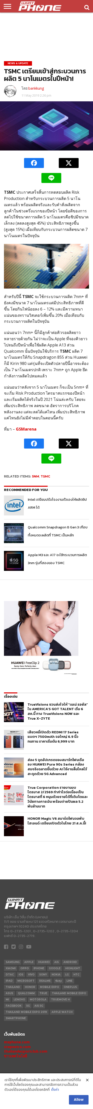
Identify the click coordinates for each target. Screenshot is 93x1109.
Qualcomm (26, 993)
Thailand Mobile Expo (69, 993)
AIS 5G (38, 1005)
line (69, 980)
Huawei (44, 962)
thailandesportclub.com (25, 1051)
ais (56, 962)
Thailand (13, 987)
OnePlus (70, 987)
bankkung (36, 88)
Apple (28, 962)
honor (30, 987)
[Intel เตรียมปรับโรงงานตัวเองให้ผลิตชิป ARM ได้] (14, 505)
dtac (10, 974)
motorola (38, 999)
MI (7, 999)
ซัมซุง (58, 980)
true (43, 993)
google (55, 968)
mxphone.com (17, 1042)
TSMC (45, 476)
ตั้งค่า (55, 1090)
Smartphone (16, 1018)
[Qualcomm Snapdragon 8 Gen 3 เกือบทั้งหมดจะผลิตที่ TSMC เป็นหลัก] (14, 533)
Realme (45, 980)
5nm (35, 476)
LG (67, 974)
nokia (56, 974)
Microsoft (25, 980)
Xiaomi (11, 968)
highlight (72, 968)
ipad (9, 980)
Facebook (14, 1005)
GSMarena (26, 429)
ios (21, 974)
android (70, 962)
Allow (79, 1100)
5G (28, 1005)
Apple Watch (62, 1012)
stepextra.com (17, 1046)
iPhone (38, 968)
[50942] (41, 674)
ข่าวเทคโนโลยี (15, 1056)
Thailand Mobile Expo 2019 (26, 1012)
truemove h (60, 999)
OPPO (24, 968)
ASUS (9, 993)
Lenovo (19, 999)
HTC (76, 974)
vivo (31, 974)
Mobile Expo (49, 987)
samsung (13, 962)
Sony (43, 974)
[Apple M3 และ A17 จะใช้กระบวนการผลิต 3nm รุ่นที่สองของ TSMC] (14, 561)
